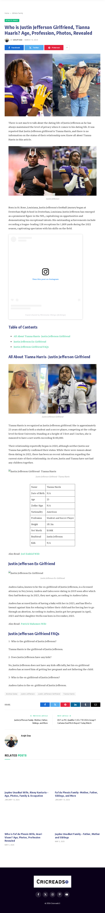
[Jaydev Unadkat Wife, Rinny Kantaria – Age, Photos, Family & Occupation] (27, 776)
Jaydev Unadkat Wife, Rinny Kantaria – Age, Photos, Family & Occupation (26, 794)
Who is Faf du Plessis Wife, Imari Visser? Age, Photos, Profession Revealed (23, 837)
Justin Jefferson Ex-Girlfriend (30, 341)
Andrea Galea (11, 694)
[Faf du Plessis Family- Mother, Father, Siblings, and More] (77, 776)
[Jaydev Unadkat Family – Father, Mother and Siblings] (77, 817)
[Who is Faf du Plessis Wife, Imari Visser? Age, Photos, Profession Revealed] (27, 817)
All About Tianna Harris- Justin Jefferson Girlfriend (42, 336)
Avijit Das (17, 40)
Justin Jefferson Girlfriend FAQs (31, 346)
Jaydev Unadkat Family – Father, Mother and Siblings (77, 835)
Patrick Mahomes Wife (33, 623)
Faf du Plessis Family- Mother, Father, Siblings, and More (76, 794)
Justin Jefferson (28, 694)
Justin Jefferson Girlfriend (49, 694)
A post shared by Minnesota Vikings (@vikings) (45, 315)
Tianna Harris (68, 694)
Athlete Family (17, 13)
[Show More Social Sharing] (67, 47)
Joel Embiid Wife (30, 553)
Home (7, 13)
